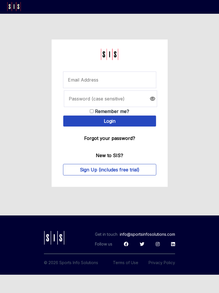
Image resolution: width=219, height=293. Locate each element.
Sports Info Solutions (78, 262)
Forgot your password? (109, 138)
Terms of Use (125, 262)
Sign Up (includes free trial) (109, 170)
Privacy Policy (162, 262)
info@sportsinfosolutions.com (147, 234)
